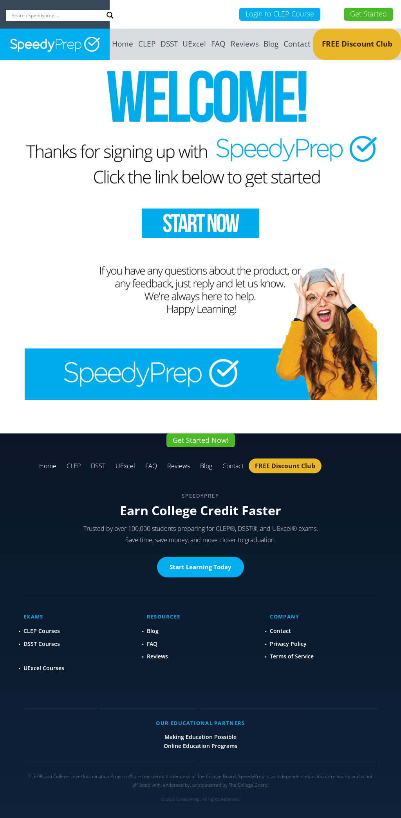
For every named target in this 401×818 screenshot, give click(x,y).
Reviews (245, 44)
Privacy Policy (288, 643)
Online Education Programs (200, 746)
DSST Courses (41, 643)
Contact (297, 44)
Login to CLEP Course (280, 13)
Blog (271, 44)
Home (122, 44)
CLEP (146, 44)
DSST (169, 44)
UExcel (194, 44)
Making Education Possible (200, 737)
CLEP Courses (41, 631)
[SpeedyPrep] (55, 44)
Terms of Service (292, 656)
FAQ (218, 44)
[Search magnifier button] (110, 15)
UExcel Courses (43, 668)
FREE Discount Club (357, 44)
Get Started (368, 13)
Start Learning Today (200, 567)
